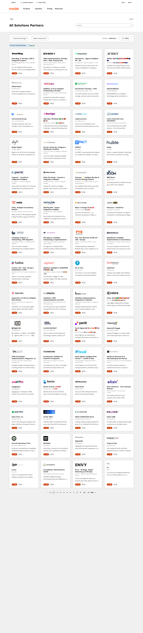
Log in (123, 2)
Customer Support (28, 2)
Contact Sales (42, 2)
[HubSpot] (14, 8)
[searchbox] (104, 25)
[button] (131, 19)
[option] (19, 38)
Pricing (49, 9)
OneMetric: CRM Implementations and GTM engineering (53, 299)
